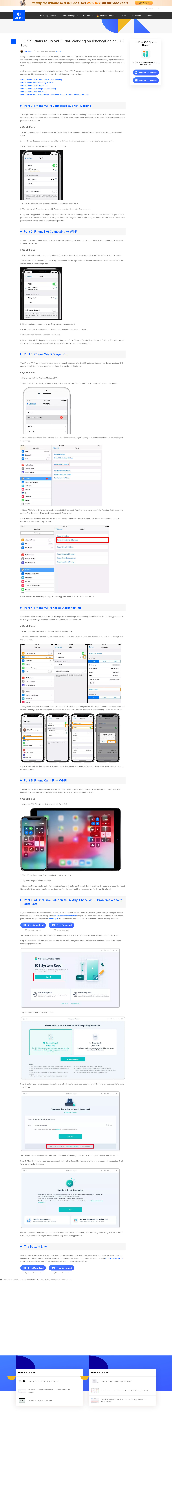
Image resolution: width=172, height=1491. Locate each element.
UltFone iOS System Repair (146, 43)
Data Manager (69, 15)
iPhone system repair (114, 1258)
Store (124, 15)
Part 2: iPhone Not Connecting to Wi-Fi (36, 82)
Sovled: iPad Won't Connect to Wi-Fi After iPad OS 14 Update (49, 1391)
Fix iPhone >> (15, 1280)
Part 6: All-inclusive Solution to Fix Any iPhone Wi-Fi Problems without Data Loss (54, 95)
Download (136, 15)
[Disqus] (86, 1317)
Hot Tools (86, 15)
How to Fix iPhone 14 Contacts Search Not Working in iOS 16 (124, 1391)
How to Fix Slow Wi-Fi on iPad (40, 1401)
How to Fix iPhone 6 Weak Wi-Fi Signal (43, 1381)
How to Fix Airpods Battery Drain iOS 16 (116, 1381)
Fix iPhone (58, 51)
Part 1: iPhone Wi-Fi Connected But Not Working (41, 79)
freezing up (53, 918)
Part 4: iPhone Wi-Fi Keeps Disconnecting (38, 88)
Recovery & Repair (48, 15)
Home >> (6, 1280)
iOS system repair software (65, 915)
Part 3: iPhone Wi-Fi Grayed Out (34, 85)
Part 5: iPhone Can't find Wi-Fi (33, 91)
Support (150, 15)
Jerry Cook (27, 51)
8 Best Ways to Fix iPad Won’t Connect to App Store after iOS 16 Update (123, 1400)
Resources (149, 9)
